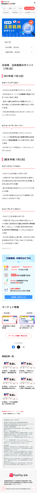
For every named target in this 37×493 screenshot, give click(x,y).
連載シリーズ (12, 8)
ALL (4, 8)
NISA (20, 8)
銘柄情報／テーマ (17, 12)
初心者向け (6, 12)
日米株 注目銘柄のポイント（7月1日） (12, 413)
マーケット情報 (29, 8)
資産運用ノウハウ (30, 12)
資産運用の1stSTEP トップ (8, 411)
